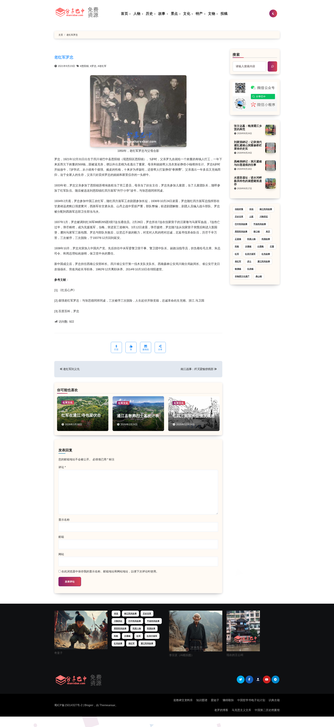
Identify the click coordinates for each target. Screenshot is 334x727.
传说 (251, 209)
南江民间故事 (266, 209)
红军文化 (68, 402)
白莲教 (260, 246)
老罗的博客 (221, 710)
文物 (212, 13)
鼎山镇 (259, 276)
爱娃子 (215, 700)
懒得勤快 (228, 700)
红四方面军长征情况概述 (194, 416)
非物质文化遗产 (242, 276)
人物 (137, 13)
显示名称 (64, 519)
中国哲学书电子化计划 (251, 700)
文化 (187, 13)
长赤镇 (250, 269)
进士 (249, 261)
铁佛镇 (238, 269)
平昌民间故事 (259, 224)
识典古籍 (274, 700)
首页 (125, 13)
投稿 (224, 13)
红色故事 (266, 254)
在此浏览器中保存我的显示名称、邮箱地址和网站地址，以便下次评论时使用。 (110, 571)
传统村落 (239, 209)
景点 (175, 13)
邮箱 (61, 536)
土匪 (251, 216)
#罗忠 (93, 66)
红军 (237, 254)
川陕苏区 (264, 216)
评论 (62, 467)
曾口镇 (256, 231)
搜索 (236, 54)
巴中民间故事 (241, 224)
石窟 (272, 246)
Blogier (88, 705)
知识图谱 (201, 700)
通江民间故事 (263, 261)
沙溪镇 (248, 246)
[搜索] (272, 66)
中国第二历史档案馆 (267, 710)
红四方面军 (250, 254)
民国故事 (266, 239)
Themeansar (107, 705)
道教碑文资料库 (183, 700)
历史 (150, 13)
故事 (162, 13)
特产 (200, 13)
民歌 (237, 246)
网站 (61, 554)
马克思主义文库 (241, 710)
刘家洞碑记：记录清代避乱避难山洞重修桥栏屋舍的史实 (248, 145)
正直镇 (238, 239)
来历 (268, 231)
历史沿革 (239, 216)
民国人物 (251, 239)
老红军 (238, 261)
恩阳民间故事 (241, 231)
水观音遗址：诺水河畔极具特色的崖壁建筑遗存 (248, 181)
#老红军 (102, 66)
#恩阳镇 (84, 66)
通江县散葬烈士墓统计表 (138, 416)
